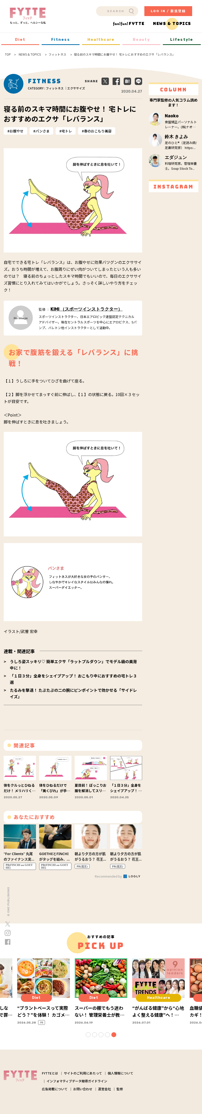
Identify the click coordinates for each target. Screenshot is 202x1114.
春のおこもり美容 (98, 130)
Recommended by (109, 876)
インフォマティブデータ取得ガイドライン (77, 1081)
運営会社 (104, 1089)
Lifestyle (181, 39)
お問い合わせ (82, 1089)
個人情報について (120, 1073)
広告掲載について (54, 1089)
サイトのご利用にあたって (83, 1073)
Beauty (141, 39)
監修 (120, 1089)
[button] (88, 1034)
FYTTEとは (50, 1073)
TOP (8, 54)
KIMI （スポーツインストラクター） (86, 309)
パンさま (42, 130)
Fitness (60, 39)
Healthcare (101, 39)
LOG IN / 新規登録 (168, 11)
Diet (20, 39)
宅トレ (67, 130)
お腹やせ (16, 130)
